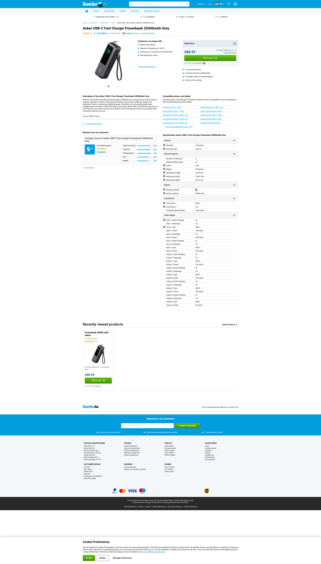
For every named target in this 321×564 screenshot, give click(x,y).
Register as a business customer (135, 469)
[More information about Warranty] (164, 145)
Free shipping (96, 386)
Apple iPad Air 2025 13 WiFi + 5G (175, 115)
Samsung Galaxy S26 (91, 450)
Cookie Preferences (158, 507)
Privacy (140, 507)
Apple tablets (169, 446)
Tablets (122, 11)
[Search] (187, 4)
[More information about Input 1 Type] (164, 227)
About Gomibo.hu (130, 507)
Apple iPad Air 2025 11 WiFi (173, 111)
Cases (207, 446)
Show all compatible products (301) (179, 127)
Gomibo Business (130, 467)
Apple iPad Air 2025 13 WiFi (211, 111)
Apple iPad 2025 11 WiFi (172, 107)
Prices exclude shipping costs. (183, 500)
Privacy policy (169, 471)
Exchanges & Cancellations (93, 476)
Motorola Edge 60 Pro (91, 457)
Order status (88, 469)
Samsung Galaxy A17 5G (92, 459)
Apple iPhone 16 (89, 448)
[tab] (108, 86)
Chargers (208, 450)
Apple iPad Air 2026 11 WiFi (211, 115)
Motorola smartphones (132, 453)
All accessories (210, 459)
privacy (145, 552)
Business (135, 11)
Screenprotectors (210, 448)
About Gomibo (169, 467)
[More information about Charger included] (164, 190)
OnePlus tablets (170, 455)
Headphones (209, 455)
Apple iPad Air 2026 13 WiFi (211, 119)
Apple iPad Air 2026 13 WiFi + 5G (175, 123)
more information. (183, 502)
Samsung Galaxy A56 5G (92, 453)
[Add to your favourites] (234, 43)
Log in (209, 4)
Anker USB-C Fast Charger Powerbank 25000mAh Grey (135, 23)
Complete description (94, 124)
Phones (127, 443)
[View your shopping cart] (235, 4)
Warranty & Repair (90, 478)
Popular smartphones (94, 443)
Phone (96, 11)
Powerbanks (104, 23)
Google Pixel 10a (89, 455)
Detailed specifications (146, 67)
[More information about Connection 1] (164, 203)
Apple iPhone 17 (89, 446)
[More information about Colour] (164, 165)
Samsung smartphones (132, 448)
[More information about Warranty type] (164, 149)
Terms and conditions (174, 507)
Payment (87, 467)
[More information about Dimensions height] (164, 173)
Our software (169, 469)
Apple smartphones (130, 446)
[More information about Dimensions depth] (164, 180)
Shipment (87, 474)
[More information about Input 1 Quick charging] (164, 220)
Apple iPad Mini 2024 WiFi (210, 123)
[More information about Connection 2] (164, 207)
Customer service (151, 11)
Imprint (147, 507)
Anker (113, 23)
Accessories (109, 11)
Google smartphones (131, 455)
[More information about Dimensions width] (164, 176)
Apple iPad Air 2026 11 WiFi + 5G (175, 119)
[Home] (87, 11)
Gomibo (168, 464)
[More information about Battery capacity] (164, 193)
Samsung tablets (170, 448)
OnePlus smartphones (131, 450)
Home (85, 23)
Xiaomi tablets (169, 450)
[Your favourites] (229, 4)
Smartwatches (210, 457)
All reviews (90, 168)
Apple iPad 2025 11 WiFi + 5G (211, 107)
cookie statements (158, 552)
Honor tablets (169, 453)
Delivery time (88, 471)
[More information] (204, 63)
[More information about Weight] (164, 169)
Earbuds (208, 453)
